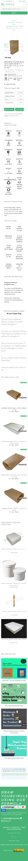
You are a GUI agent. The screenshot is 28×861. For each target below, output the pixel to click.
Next (23, 47)
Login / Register (22, 1)
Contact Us (6, 827)
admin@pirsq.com (10, 1)
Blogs (23, 827)
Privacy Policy (16, 827)
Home (14, 20)
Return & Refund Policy (14, 829)
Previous (5, 47)
